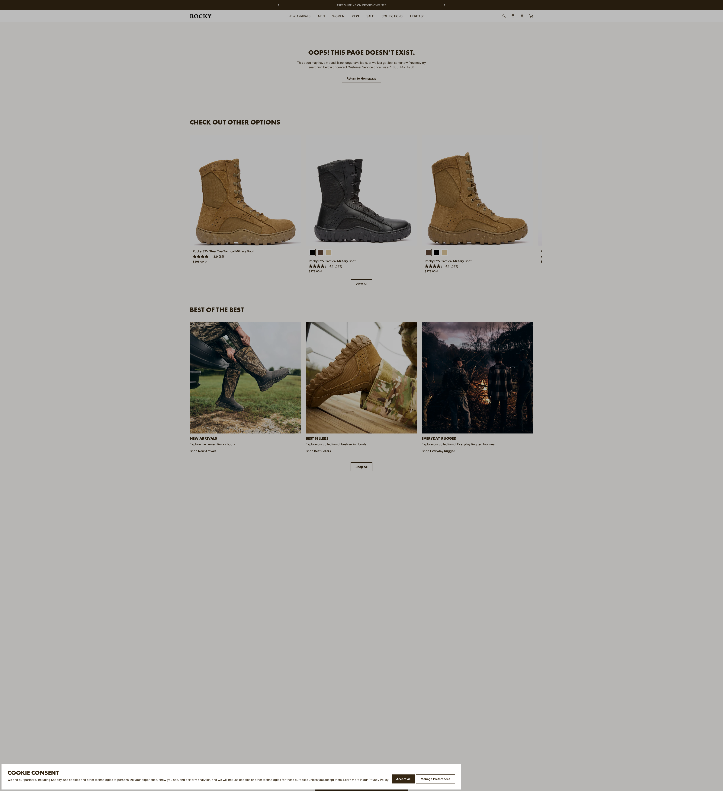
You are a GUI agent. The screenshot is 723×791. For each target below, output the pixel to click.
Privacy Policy (379, 780)
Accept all (403, 779)
